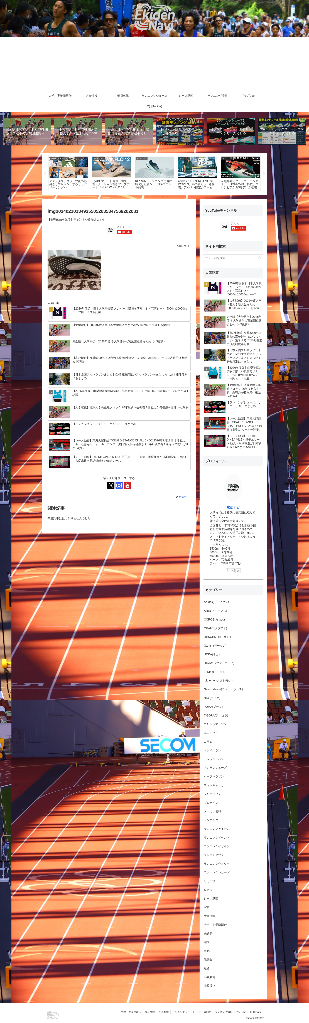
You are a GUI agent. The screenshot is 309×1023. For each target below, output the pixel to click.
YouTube (241, 1011)
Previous (45, 174)
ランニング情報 (223, 1011)
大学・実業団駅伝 (131, 1011)
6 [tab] (168, 197)
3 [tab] (152, 197)
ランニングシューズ (183, 1011)
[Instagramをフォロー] (119, 485)
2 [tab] (146, 197)
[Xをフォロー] (110, 485)
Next (264, 174)
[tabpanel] (68, 173)
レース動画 (205, 1011)
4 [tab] (157, 197)
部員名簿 (164, 1011)
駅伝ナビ (233, 507)
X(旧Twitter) (256, 1011)
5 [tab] (162, 197)
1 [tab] (141, 197)
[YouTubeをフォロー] (127, 485)
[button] (259, 258)
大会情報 (150, 1011)
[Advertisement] (154, 64)
